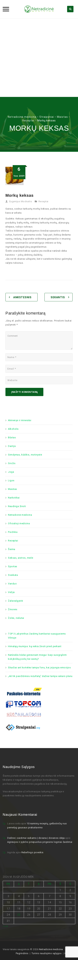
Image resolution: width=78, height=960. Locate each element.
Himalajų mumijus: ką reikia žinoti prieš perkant (34, 646)
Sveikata (13, 575)
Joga (11, 471)
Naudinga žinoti (17, 506)
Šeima (11, 549)
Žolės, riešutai (16, 618)
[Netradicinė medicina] (39, 9)
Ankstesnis (22, 297)
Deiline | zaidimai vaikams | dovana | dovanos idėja (36, 838)
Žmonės (12, 609)
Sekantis (58, 297)
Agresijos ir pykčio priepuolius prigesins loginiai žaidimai (39, 842)
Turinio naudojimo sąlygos (46, 953)
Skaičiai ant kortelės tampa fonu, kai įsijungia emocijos (39, 667)
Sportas (12, 566)
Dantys (12, 446)
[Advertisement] (39, 57)
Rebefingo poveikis (32, 852)
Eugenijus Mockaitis (20, 201)
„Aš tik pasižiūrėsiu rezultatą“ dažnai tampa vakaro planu (40, 676)
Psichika (12, 532)
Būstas (12, 437)
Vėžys (11, 592)
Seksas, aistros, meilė (20, 557)
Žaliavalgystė (15, 600)
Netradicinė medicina (20, 514)
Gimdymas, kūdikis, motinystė (25, 454)
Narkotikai (14, 497)
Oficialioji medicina (19, 523)
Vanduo (12, 583)
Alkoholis (13, 429)
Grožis (11, 463)
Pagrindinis (22, 953)
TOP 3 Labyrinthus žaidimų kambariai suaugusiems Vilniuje (37, 635)
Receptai (43, 201)
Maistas (12, 489)
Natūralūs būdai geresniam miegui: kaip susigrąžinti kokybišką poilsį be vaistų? (37, 657)
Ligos (11, 480)
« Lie (5, 926)
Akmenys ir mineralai (19, 420)
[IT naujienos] (23, 704)
